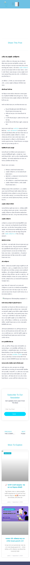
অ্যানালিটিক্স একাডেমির (17, 354)
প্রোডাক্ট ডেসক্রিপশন (23, 67)
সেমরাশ (8, 130)
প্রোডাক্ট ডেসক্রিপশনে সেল (10, 234)
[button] (13, 3)
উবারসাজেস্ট (14, 130)
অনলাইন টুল (16, 128)
